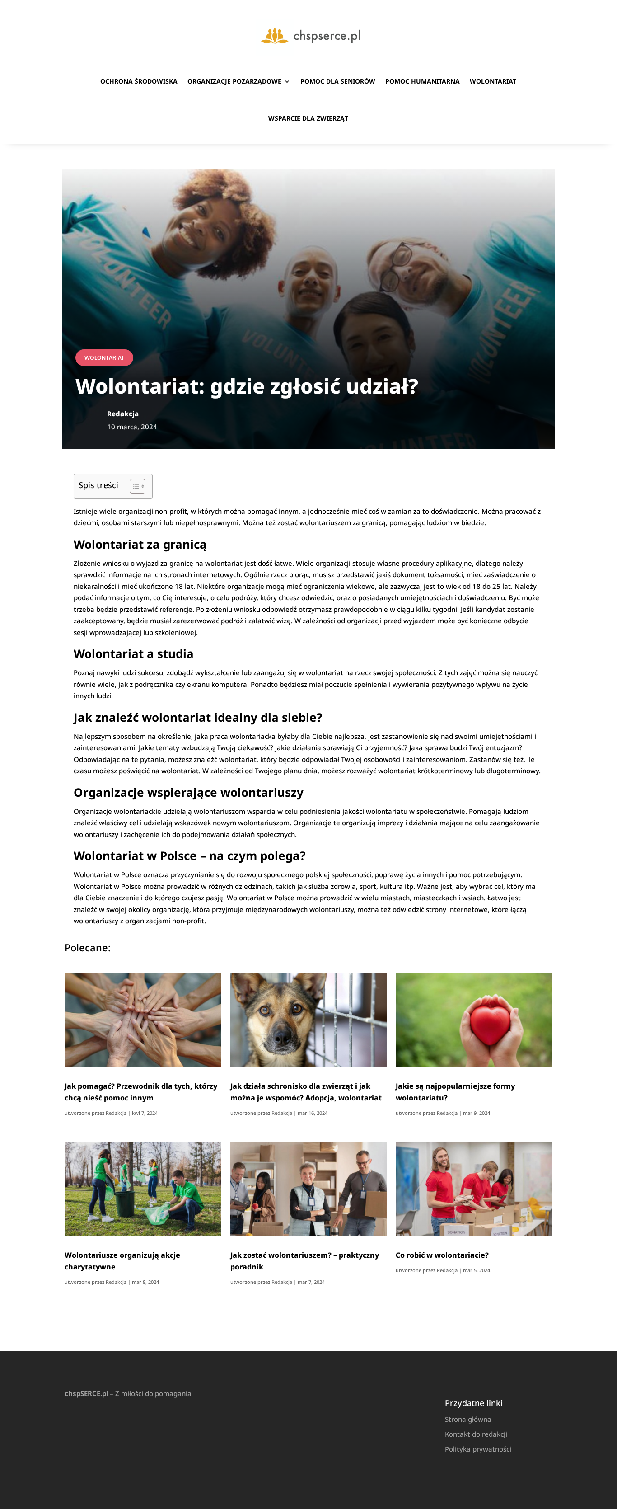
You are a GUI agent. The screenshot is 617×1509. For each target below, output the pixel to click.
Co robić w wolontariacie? (442, 1255)
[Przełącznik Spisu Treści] (133, 486)
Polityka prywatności (478, 1448)
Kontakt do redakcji (476, 1433)
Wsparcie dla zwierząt (308, 118)
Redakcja (116, 1112)
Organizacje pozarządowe (234, 81)
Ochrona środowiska (139, 81)
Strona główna (468, 1419)
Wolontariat (493, 81)
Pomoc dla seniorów (337, 81)
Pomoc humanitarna (422, 81)
